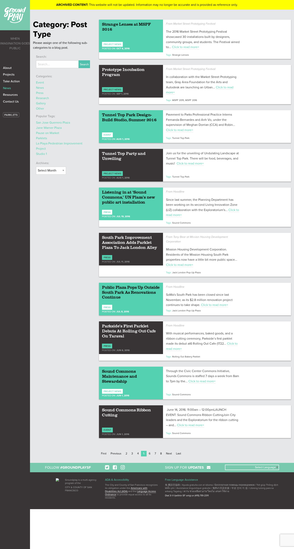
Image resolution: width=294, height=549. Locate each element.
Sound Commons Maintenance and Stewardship (119, 376)
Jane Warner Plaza (49, 128)
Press (39, 93)
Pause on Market (47, 133)
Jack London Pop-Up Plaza (186, 272)
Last (178, 453)
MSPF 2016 (191, 100)
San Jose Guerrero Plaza (53, 123)
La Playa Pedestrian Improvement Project (59, 146)
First (103, 453)
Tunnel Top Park (180, 138)
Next (169, 453)
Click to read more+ (185, 47)
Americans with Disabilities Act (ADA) (126, 490)
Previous (116, 453)
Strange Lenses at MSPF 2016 (126, 26)
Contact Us (11, 102)
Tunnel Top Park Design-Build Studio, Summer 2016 (129, 117)
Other (40, 109)
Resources (10, 95)
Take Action (11, 81)
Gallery (41, 103)
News (7, 88)
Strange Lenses (180, 54)
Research (42, 98)
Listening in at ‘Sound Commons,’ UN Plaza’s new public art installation (128, 197)
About (7, 68)
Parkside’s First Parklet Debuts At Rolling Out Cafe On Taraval (129, 331)
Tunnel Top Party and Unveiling (124, 155)
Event (40, 83)
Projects (8, 75)
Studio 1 (41, 154)
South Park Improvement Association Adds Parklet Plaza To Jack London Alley (129, 242)
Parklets (41, 138)
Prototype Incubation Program (123, 72)
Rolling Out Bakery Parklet (186, 356)
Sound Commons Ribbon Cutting (126, 412)
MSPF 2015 (178, 100)
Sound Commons (181, 222)
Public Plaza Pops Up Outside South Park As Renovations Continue (131, 292)
